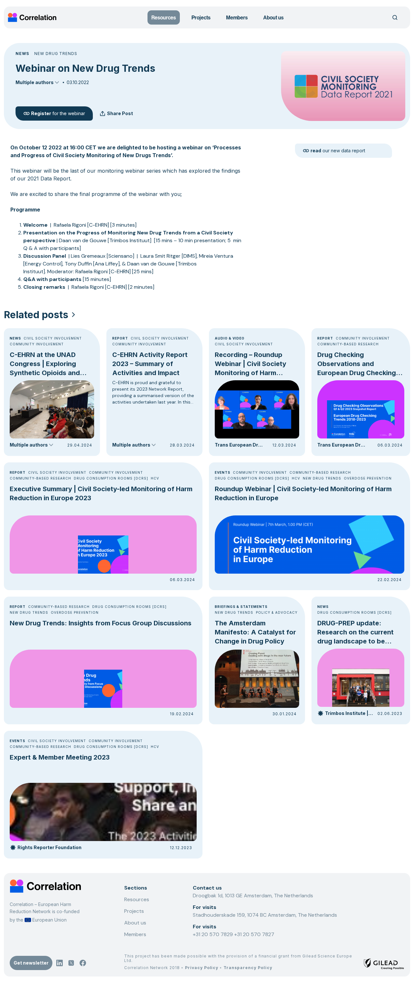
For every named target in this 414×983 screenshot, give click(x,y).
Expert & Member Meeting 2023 (60, 757)
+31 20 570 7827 (254, 934)
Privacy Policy (201, 967)
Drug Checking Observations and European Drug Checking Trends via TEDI (356, 364)
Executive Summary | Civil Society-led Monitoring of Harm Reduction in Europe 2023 (101, 493)
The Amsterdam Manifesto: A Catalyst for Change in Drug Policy (255, 632)
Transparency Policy (247, 967)
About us (273, 17)
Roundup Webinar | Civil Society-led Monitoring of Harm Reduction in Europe (303, 493)
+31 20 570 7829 (213, 934)
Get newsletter (31, 963)
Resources (163, 17)
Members (237, 17)
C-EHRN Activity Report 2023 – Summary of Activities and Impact (150, 364)
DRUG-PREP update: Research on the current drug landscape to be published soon (355, 632)
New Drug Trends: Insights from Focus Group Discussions (100, 623)
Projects (201, 17)
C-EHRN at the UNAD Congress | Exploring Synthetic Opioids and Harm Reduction (45, 364)
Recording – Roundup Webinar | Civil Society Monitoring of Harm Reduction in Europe (250, 364)
